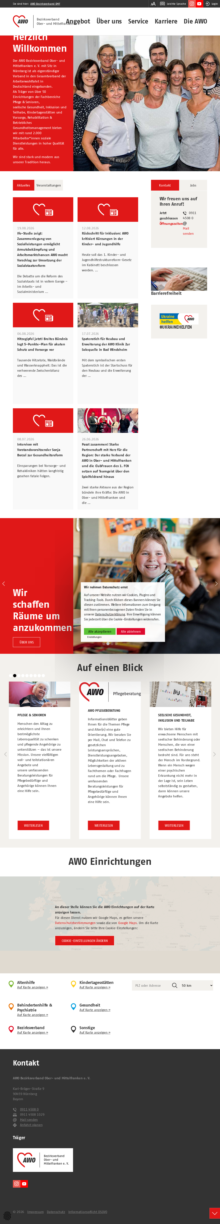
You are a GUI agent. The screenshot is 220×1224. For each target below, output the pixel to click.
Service (138, 21)
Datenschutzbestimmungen (75, 923)
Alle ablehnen (131, 631)
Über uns (109, 21)
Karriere (166, 21)
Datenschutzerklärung (110, 614)
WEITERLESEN (33, 825)
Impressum (35, 1212)
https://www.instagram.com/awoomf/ (192, 4)
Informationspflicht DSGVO (87, 1212)
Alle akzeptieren (99, 631)
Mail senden (188, 230)
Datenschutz (56, 1212)
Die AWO (195, 21)
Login (215, 3)
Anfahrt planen (31, 1125)
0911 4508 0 (29, 1109)
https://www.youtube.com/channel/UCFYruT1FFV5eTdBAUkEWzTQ (199, 4)
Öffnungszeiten (171, 223)
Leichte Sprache (176, 3)
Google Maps (127, 923)
